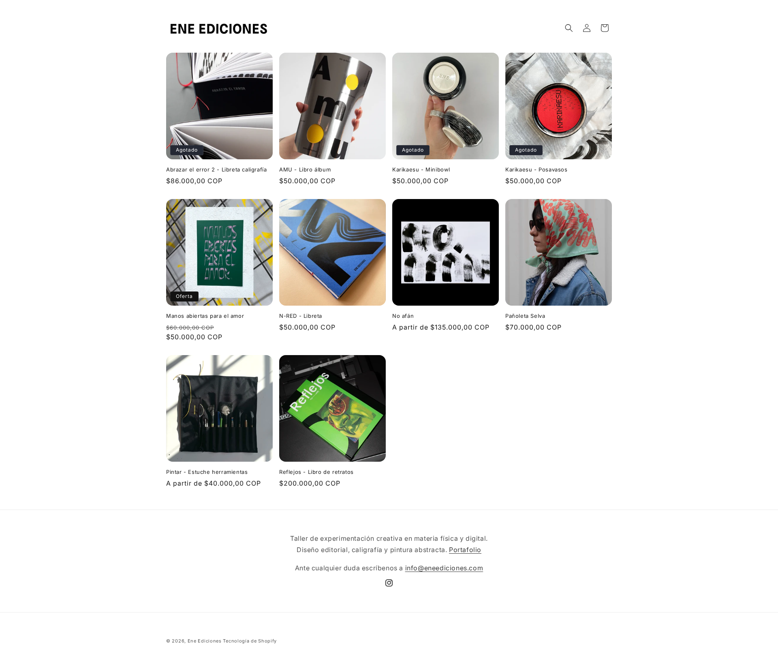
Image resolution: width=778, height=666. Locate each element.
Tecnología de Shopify (250, 641)
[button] (569, 28)
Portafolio (465, 550)
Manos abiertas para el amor (205, 316)
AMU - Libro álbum (305, 169)
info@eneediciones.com (444, 568)
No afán (403, 316)
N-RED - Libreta (300, 316)
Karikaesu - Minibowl (421, 169)
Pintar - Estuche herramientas (207, 472)
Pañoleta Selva (525, 316)
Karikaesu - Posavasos (536, 169)
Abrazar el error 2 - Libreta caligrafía (216, 169)
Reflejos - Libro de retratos (316, 472)
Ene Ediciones (205, 641)
